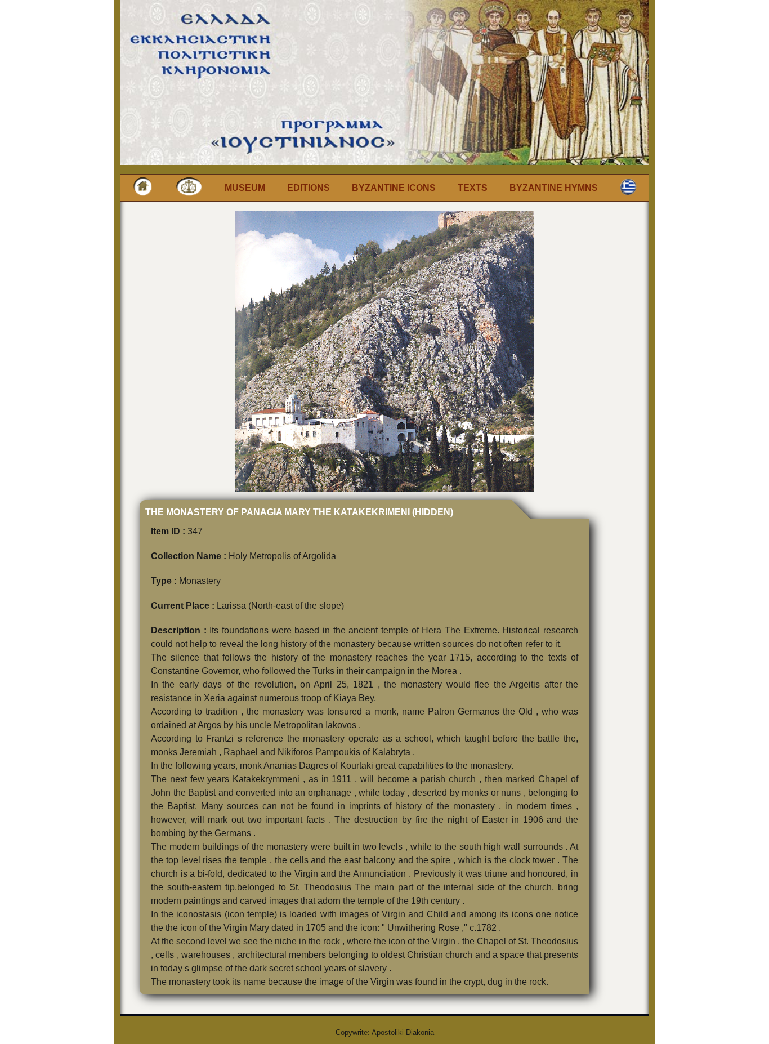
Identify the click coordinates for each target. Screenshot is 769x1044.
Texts (473, 188)
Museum (245, 188)
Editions (308, 188)
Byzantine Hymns (553, 188)
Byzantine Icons (394, 188)
